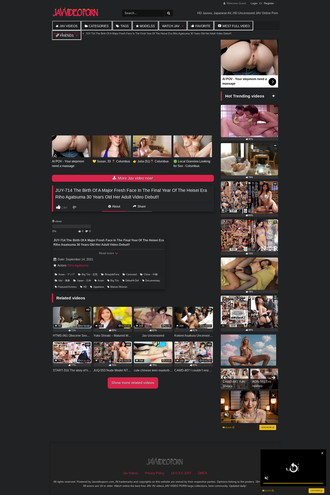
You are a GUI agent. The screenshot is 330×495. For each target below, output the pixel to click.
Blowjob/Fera (112, 274)
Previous (225, 378)
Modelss (147, 26)
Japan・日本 (84, 280)
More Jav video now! (135, 178)
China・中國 (151, 274)
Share (141, 206)
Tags (125, 26)
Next (273, 378)
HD (85, 286)
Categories (99, 26)
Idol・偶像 (64, 280)
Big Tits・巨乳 (90, 274)
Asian (101, 280)
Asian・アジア (66, 274)
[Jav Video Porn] (76, 13)
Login (254, 3)
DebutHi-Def (132, 280)
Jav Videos (69, 26)
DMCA (202, 473)
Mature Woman (118, 286)
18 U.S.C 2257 (181, 473)
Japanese (98, 286)
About (116, 206)
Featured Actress (67, 286)
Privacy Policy (154, 473)
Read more (107, 253)
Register (269, 3)
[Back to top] (318, 483)
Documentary (152, 280)
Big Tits (114, 280)
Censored (131, 274)
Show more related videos (133, 383)
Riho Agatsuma (78, 265)
